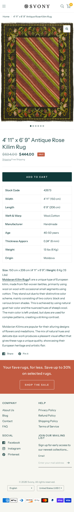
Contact (7, 421)
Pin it (25, 353)
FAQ (5, 426)
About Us (8, 410)
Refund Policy (47, 415)
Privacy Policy (47, 410)
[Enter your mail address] (68, 462)
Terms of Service (48, 426)
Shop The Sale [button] (37, 384)
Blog (5, 415)
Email (41, 455)
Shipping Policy (48, 421)
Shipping (6, 159)
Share (10, 353)
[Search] (62, 6)
